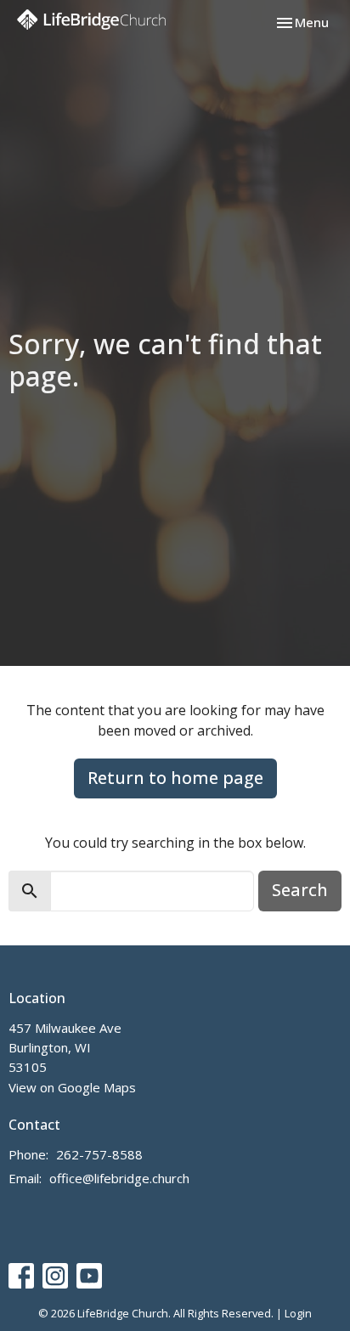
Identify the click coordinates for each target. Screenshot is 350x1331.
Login (298, 1313)
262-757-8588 (99, 1154)
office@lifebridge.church (119, 1178)
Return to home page (175, 777)
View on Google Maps (72, 1087)
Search (300, 889)
